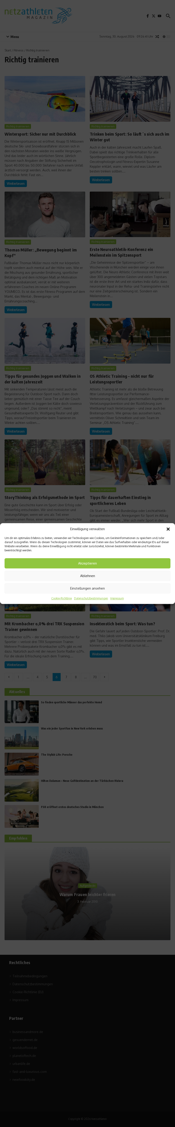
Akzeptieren (87, 563)
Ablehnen (87, 576)
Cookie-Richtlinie (61, 598)
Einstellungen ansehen (87, 588)
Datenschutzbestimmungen (91, 598)
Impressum (117, 598)
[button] (168, 529)
